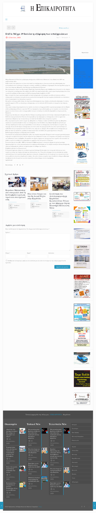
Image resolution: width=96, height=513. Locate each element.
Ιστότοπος (51, 253)
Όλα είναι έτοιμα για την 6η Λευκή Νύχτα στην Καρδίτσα (37, 196)
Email (29, 253)
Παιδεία (74, 474)
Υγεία (73, 478)
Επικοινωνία (75, 440)
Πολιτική (74, 454)
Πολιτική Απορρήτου (78, 436)
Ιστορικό (74, 424)
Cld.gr (40, 506)
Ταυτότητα (75, 428)
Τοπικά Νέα (75, 450)
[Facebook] (82, 506)
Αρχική (74, 446)
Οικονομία (75, 462)
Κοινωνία (74, 470)
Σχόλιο (8, 232)
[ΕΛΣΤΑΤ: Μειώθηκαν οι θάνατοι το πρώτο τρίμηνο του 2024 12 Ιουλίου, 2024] (94, 505)
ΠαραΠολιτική (76, 458)
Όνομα (8, 253)
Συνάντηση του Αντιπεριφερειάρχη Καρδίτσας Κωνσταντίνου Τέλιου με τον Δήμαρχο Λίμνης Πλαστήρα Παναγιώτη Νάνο (60, 200)
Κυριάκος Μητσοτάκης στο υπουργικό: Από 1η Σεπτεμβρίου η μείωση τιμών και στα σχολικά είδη (16, 195)
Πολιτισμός (75, 466)
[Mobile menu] (6, 19)
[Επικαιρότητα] (48, 9)
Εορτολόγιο (85, 52)
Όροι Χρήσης (75, 432)
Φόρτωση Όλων (64, 28)
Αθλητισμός (75, 482)
